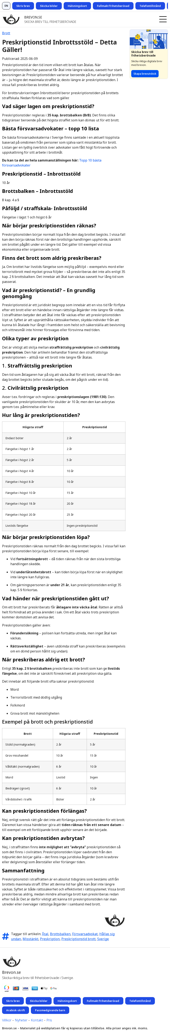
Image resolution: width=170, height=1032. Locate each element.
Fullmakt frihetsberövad (113, 6)
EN (6, 5)
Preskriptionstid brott (78, 939)
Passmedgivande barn (50, 1010)
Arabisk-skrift (15, 1010)
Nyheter (21, 1020)
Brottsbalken (60, 934)
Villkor (6, 1020)
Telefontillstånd (150, 6)
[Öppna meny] (163, 19)
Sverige (103, 939)
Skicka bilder (49, 6)
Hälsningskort (77, 6)
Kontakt (37, 1020)
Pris (49, 1020)
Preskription (50, 939)
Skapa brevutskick (145, 73)
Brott (6, 33)
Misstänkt (30, 939)
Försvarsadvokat (85, 934)
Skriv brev (23, 6)
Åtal (45, 934)
